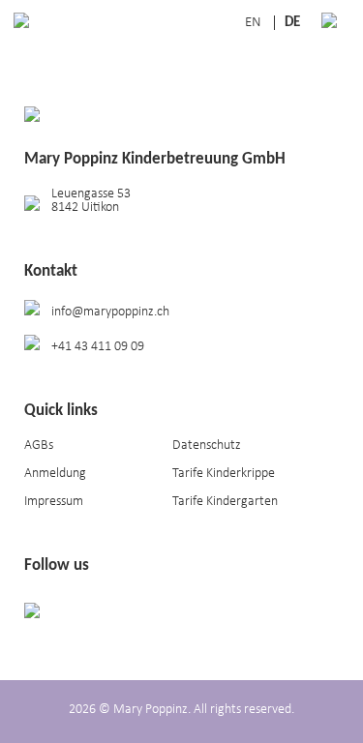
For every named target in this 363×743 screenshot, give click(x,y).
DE (292, 22)
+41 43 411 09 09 (97, 347)
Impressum (53, 501)
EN (254, 22)
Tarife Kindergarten (225, 501)
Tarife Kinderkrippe (223, 473)
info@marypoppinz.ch (110, 312)
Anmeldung (55, 473)
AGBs (38, 445)
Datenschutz (206, 445)
